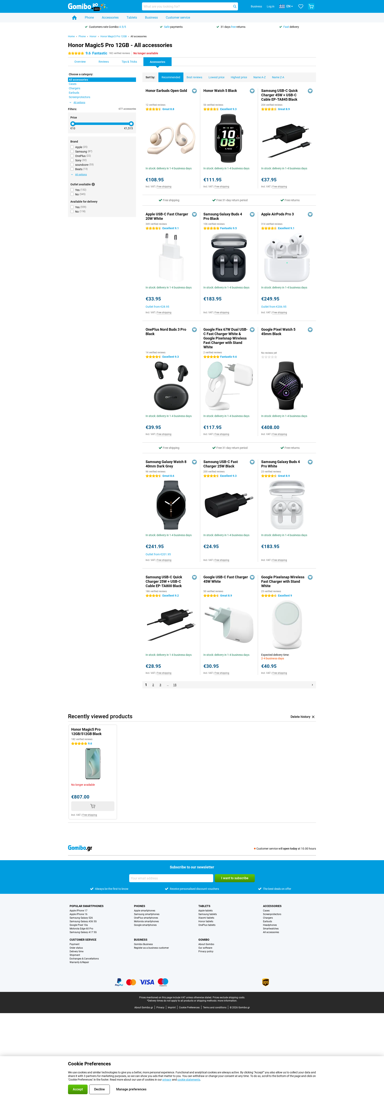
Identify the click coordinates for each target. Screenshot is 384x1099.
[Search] (235, 6)
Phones (139, 906)
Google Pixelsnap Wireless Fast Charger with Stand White (282, 581)
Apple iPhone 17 (78, 910)
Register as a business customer (151, 947)
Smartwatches (271, 928)
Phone (89, 17)
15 (174, 684)
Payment (74, 944)
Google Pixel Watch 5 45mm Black (278, 331)
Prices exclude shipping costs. (229, 997)
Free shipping (164, 186)
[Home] (74, 17)
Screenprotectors (272, 914)
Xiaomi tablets (206, 917)
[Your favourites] (301, 6)
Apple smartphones (144, 910)
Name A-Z (259, 77)
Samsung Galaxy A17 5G (83, 932)
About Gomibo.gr (143, 1007)
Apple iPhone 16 (78, 914)
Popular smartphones (87, 906)
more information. (227, 1000)
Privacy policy (205, 951)
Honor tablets (205, 921)
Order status (76, 947)
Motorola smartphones (146, 921)
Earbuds (267, 921)
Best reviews (194, 77)
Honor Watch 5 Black (220, 90)
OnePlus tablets (206, 925)
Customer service (178, 17)
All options (79, 102)
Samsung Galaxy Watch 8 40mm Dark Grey (166, 464)
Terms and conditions (214, 1007)
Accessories (110, 17)
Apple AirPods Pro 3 (277, 214)
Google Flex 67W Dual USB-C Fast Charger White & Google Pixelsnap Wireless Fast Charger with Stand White (225, 338)
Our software (205, 947)
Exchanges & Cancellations (84, 958)
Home (71, 36)
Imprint (172, 1007)
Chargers (268, 917)
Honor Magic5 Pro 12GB (113, 36)
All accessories (139, 36)
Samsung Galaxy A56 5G (83, 921)
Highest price (239, 77)
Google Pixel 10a (79, 925)
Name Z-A (278, 77)
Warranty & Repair (79, 962)
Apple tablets (205, 910)
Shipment (75, 955)
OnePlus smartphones (146, 917)
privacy (166, 1079)
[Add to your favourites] (194, 90)
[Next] (312, 684)
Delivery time (76, 951)
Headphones (270, 925)
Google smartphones (145, 925)
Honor (93, 36)
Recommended (171, 77)
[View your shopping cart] (311, 6)
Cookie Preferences (189, 1007)
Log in (270, 6)
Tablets (132, 17)
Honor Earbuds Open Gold (166, 90)
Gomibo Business (143, 944)
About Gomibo (206, 944)
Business (151, 17)
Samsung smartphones (146, 914)
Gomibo (203, 939)
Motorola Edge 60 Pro (81, 928)
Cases (266, 910)
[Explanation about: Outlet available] (93, 184)
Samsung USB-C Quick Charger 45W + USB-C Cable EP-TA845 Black (279, 94)
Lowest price (216, 77)
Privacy (160, 1007)
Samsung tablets (207, 914)
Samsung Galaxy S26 (81, 917)
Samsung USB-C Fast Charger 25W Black (220, 464)
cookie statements (188, 1079)
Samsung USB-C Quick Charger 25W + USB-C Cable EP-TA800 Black (164, 581)
